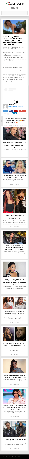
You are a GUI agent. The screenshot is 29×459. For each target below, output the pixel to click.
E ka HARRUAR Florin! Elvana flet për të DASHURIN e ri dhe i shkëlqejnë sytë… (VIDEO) (14, 345)
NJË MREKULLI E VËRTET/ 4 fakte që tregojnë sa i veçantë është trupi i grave (14, 313)
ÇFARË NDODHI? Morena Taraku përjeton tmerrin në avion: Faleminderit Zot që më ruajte (14, 247)
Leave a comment (13, 48)
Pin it (17, 110)
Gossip (14, 47)
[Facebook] (14, 8)
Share (11, 110)
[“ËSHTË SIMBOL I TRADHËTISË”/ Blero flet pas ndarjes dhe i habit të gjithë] (14, 166)
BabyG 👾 (15, 125)
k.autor (5, 48)
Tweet (6, 110)
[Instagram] (17, 8)
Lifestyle (19, 47)
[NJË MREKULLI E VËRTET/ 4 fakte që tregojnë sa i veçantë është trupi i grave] (14, 303)
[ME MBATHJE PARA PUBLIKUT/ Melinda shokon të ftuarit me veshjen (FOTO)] (14, 366)
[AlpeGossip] (14, 3)
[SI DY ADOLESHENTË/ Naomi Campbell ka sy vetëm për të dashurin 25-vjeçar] (14, 429)
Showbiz (23, 47)
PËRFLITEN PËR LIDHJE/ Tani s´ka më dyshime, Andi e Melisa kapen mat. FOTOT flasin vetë (14, 217)
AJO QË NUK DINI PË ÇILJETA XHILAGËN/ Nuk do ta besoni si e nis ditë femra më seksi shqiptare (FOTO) (14, 407)
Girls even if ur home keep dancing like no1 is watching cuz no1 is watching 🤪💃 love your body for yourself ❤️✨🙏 (15, 120)
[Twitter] (12, 8)
